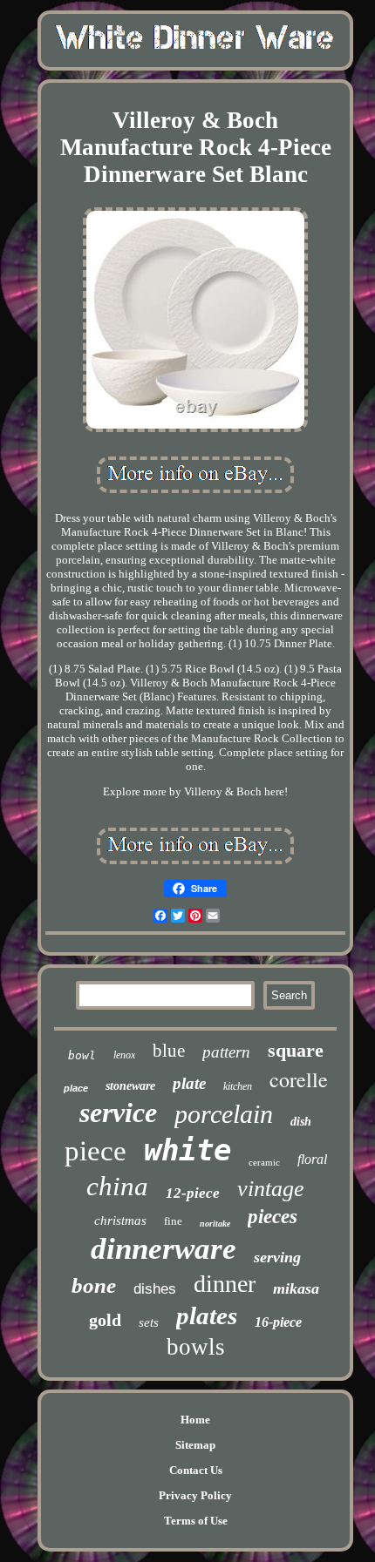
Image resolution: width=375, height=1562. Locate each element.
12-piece (193, 1193)
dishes (154, 1289)
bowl (82, 1055)
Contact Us (195, 1470)
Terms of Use (196, 1520)
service (118, 1112)
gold (105, 1319)
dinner (225, 1283)
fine (173, 1220)
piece (95, 1150)
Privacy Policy (195, 1495)
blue (169, 1050)
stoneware (130, 1085)
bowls (196, 1347)
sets (149, 1322)
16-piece (278, 1322)
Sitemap (195, 1444)
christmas (120, 1220)
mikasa (296, 1288)
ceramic (264, 1162)
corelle (298, 1079)
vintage (270, 1188)
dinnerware (163, 1249)
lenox (124, 1055)
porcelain (223, 1113)
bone (94, 1285)
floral (312, 1159)
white (187, 1150)
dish (300, 1121)
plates (206, 1315)
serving (277, 1257)
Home (195, 1419)
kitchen (237, 1086)
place (76, 1088)
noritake (215, 1223)
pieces (272, 1216)
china (117, 1186)
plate (189, 1083)
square (296, 1050)
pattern (226, 1052)
